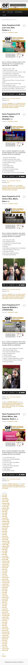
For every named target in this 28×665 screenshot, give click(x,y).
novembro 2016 (5, 615)
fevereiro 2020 (5, 557)
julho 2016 (4, 620)
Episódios (10, 103)
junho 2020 (4, 551)
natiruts (9, 188)
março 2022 (5, 518)
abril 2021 (4, 534)
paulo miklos (9, 486)
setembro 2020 (5, 546)
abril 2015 (4, 645)
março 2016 (5, 627)
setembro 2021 (5, 526)
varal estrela (5, 189)
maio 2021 (4, 533)
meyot (22, 485)
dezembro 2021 (5, 521)
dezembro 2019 (5, 561)
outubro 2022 (5, 506)
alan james (20, 185)
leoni (20, 104)
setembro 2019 (5, 566)
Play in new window (10, 98)
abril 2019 (4, 574)
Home (3, 12)
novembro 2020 (5, 543)
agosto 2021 (5, 528)
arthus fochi (12, 187)
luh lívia (23, 104)
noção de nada (15, 188)
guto (17, 295)
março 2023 (5, 498)
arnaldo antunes (5, 403)
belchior (19, 403)
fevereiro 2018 (5, 597)
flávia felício (11, 104)
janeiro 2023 (5, 501)
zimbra (7, 107)
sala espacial (16, 486)
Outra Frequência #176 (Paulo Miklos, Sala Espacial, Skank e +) (11, 416)
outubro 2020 (5, 544)
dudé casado (5, 295)
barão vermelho (13, 403)
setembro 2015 (5, 637)
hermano (6, 485)
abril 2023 (4, 496)
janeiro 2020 (5, 559)
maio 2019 (4, 572)
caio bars (23, 294)
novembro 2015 (5, 633)
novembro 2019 (5, 562)
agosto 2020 (5, 548)
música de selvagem (20, 297)
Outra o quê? (10, 12)
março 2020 (5, 556)
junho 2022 (4, 513)
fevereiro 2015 (5, 648)
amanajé (4, 187)
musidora (4, 486)
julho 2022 (4, 511)
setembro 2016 (5, 619)
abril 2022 (4, 516)
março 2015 (5, 647)
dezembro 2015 (5, 632)
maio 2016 (4, 624)
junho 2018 (4, 590)
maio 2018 (4, 592)
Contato (4, 15)
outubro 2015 (5, 635)
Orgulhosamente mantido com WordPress (14, 662)
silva (21, 106)
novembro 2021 (5, 523)
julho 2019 (4, 569)
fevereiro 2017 (5, 610)
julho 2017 (4, 602)
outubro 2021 (5, 524)
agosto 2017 (5, 600)
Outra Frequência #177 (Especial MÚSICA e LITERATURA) (11, 307)
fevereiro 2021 (5, 538)
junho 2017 (4, 604)
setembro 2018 (5, 586)
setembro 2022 (5, 508)
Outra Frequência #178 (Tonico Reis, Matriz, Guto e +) (11, 198)
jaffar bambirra (21, 295)
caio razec (23, 103)
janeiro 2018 (5, 599)
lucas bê (10, 485)
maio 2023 (4, 495)
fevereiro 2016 (5, 628)
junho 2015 (4, 642)
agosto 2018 (5, 587)
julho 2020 (4, 549)
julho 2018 (4, 589)
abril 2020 (4, 554)
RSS (8, 100)
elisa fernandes (11, 295)
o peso (10, 106)
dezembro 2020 (5, 541)
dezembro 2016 (5, 614)
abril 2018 (4, 594)
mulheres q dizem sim (10, 297)
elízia (17, 187)
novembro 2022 (5, 505)
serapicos (17, 106)
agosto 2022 (5, 510)
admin (16, 32)
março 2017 (5, 609)
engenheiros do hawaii (10, 404)
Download (18, 98)
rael (13, 106)
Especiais (15, 402)
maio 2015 (4, 643)
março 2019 (5, 576)
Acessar (4, 656)
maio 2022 (4, 514)
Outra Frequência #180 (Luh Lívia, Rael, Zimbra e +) (11, 27)
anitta (19, 103)
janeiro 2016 (5, 630)
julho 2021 (4, 529)
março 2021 (5, 536)
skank (20, 486)
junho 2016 (4, 622)
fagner (7, 406)
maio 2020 (4, 552)
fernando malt (5, 104)
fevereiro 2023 (5, 500)
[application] (14, 94)
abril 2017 (4, 607)
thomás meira (22, 188)
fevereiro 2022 (5, 519)
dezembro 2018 (5, 581)
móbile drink (5, 188)
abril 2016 (4, 625)
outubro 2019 (5, 564)
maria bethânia (5, 106)
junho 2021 (4, 531)
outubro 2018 (5, 584)
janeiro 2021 (5, 539)
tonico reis (11, 298)
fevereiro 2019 (5, 577)
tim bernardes (5, 298)
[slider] (23, 94)
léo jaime (16, 104)
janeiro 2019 (5, 579)
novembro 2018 (5, 582)
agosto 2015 (5, 638)
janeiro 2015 (5, 650)
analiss (8, 187)
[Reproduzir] (4, 94)
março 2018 (5, 595)
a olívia (19, 294)
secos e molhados (20, 406)
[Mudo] (19, 94)
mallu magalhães (16, 485)
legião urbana (12, 406)
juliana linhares (22, 187)
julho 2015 (4, 640)
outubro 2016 (5, 617)
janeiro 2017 (5, 612)
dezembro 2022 (5, 503)
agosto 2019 (5, 567)
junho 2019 (4, 571)
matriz (3, 297)
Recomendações (18, 12)
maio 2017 (4, 605)
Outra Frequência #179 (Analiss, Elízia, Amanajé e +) (11, 116)
